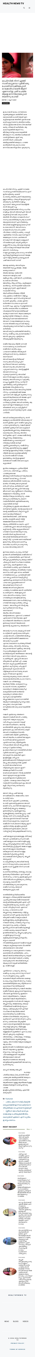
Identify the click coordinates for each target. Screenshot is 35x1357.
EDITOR (4, 100)
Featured (6, 103)
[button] (24, 8)
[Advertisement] (17, 32)
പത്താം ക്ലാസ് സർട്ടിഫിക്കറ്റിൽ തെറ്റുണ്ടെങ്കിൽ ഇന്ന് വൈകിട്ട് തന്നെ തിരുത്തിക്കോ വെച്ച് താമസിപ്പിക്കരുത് (17, 1105)
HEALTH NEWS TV (13, 3)
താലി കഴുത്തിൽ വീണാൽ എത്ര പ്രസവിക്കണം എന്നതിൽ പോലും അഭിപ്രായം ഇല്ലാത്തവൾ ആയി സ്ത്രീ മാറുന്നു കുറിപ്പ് (25, 1141)
